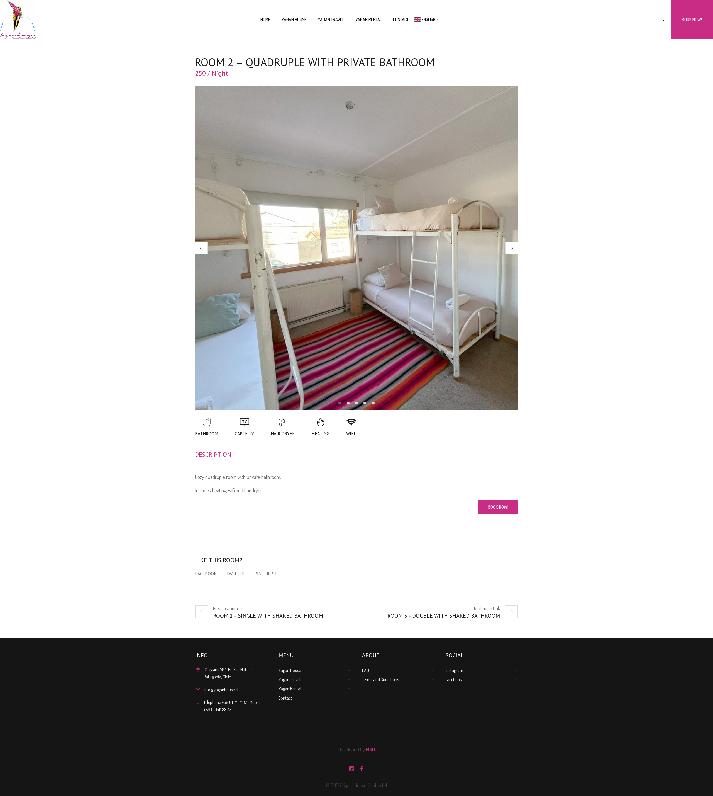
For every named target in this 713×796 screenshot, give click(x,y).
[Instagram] (351, 769)
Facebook (206, 573)
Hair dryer (283, 433)
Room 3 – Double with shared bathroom (443, 615)
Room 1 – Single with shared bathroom (268, 615)
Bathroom (206, 433)
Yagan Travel (289, 679)
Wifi (350, 433)
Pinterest (265, 573)
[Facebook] (361, 769)
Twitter (235, 573)
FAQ (365, 670)
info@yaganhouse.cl (221, 689)
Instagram (454, 670)
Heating (320, 433)
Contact (285, 698)
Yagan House (290, 670)
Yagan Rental (290, 688)
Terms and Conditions (380, 679)
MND (370, 749)
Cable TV (244, 433)
